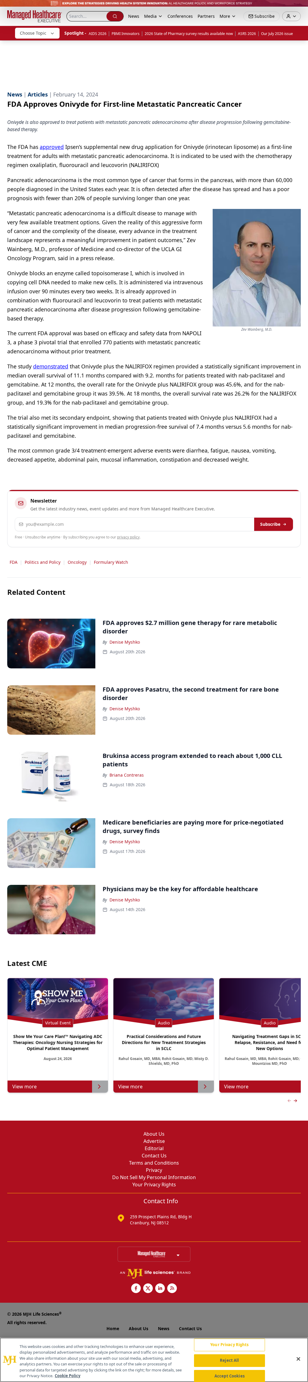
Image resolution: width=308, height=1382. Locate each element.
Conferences (180, 16)
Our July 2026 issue (277, 33)
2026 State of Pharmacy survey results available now (189, 33)
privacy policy (128, 537)
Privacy (154, 1170)
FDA (13, 562)
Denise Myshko (124, 642)
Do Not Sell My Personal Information (154, 1177)
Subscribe (270, 524)
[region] (154, 1360)
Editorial (154, 1148)
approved (52, 146)
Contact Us (154, 1155)
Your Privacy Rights (154, 1184)
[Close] (298, 1359)
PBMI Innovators (126, 33)
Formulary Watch (111, 562)
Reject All (229, 1360)
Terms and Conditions (154, 1163)
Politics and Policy (42, 562)
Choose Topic (33, 33)
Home (112, 1328)
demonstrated (50, 366)
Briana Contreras (126, 775)
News (133, 16)
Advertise (154, 1141)
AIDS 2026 (97, 33)
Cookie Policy (67, 1375)
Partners (206, 16)
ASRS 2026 (247, 33)
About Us (154, 1134)
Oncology (77, 562)
